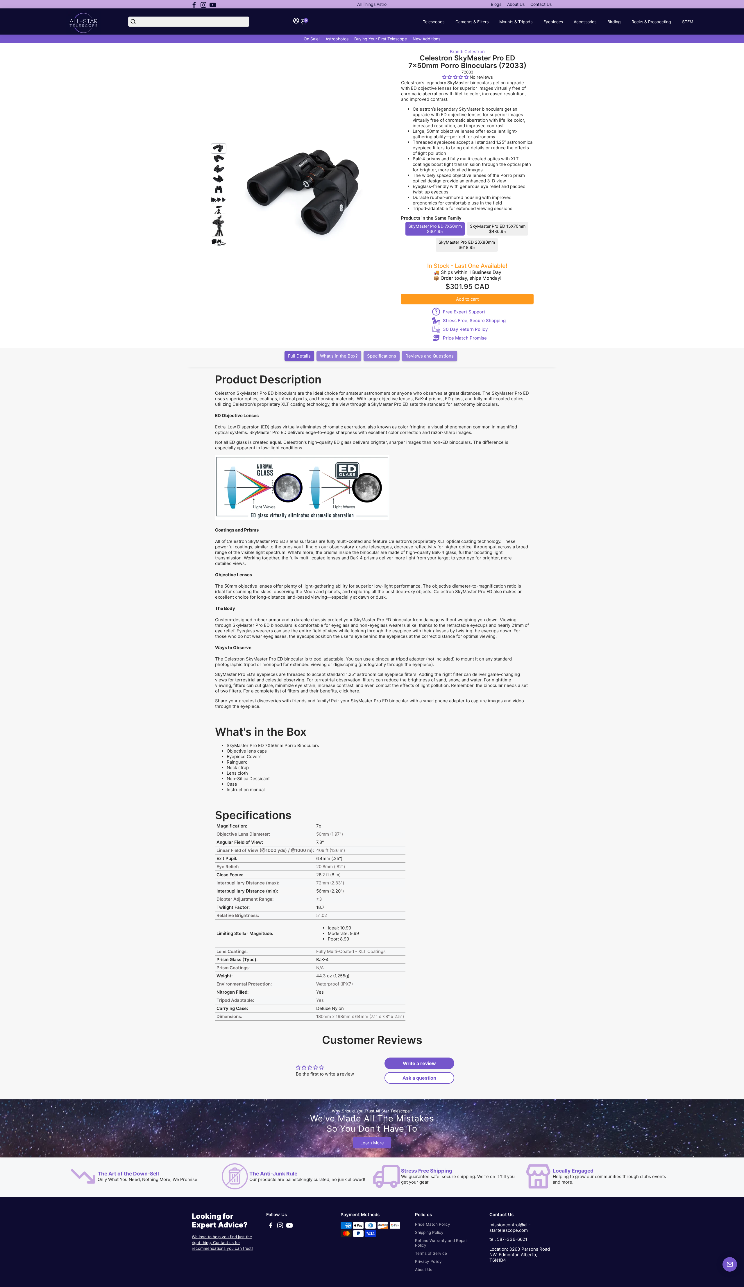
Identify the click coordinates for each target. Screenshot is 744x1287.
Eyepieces (553, 21)
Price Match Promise (465, 338)
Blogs (496, 4)
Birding (614, 21)
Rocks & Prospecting (651, 21)
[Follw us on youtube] (212, 4)
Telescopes (433, 21)
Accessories (585, 21)
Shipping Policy (429, 1232)
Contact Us (541, 4)
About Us (516, 4)
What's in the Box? (339, 356)
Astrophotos (337, 38)
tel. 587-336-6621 (508, 1239)
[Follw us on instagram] (203, 4)
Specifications (381, 356)
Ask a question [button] (419, 1078)
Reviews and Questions (429, 356)
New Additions (426, 38)
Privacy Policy (428, 1261)
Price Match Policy (432, 1224)
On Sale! (312, 38)
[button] (456, 77)
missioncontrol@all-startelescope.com (510, 1227)
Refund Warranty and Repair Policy (441, 1242)
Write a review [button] (419, 1063)
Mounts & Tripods (515, 21)
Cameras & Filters (472, 21)
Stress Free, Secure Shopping (474, 320)
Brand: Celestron (467, 51)
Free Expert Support (464, 312)
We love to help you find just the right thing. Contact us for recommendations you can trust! (222, 1242)
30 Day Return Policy (465, 329)
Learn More (372, 1142)
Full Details (299, 356)
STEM (687, 21)
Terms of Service (431, 1253)
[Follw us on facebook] (194, 4)
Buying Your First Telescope (380, 38)
